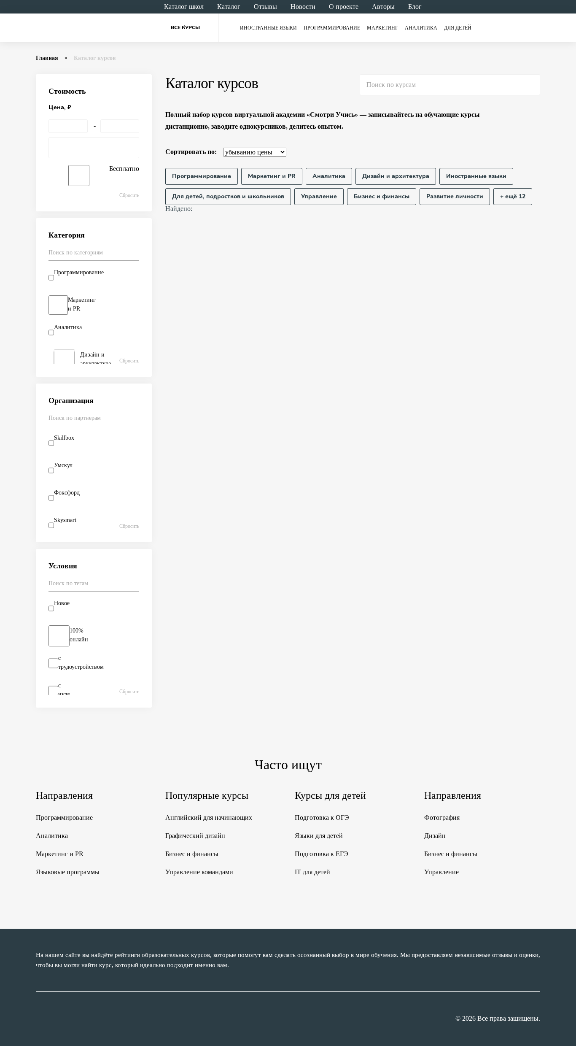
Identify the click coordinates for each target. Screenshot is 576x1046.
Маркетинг (382, 28)
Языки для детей (319, 835)
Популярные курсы (206, 795)
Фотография (442, 817)
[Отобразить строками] (519, 152)
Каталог (228, 6)
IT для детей (312, 872)
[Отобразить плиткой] (535, 152)
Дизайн (435, 835)
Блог (415, 6)
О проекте (343, 6)
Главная (47, 58)
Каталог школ (184, 6)
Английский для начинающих (208, 817)
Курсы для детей (330, 795)
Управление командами (199, 872)
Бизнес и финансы (191, 853)
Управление (441, 872)
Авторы (383, 6)
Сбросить (129, 195)
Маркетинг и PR (59, 853)
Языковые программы (68, 872)
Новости (303, 6)
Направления (64, 795)
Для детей (457, 28)
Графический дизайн (195, 835)
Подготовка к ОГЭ (322, 817)
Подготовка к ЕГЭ (321, 853)
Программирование (332, 28)
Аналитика (421, 28)
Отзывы (265, 6)
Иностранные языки (268, 28)
